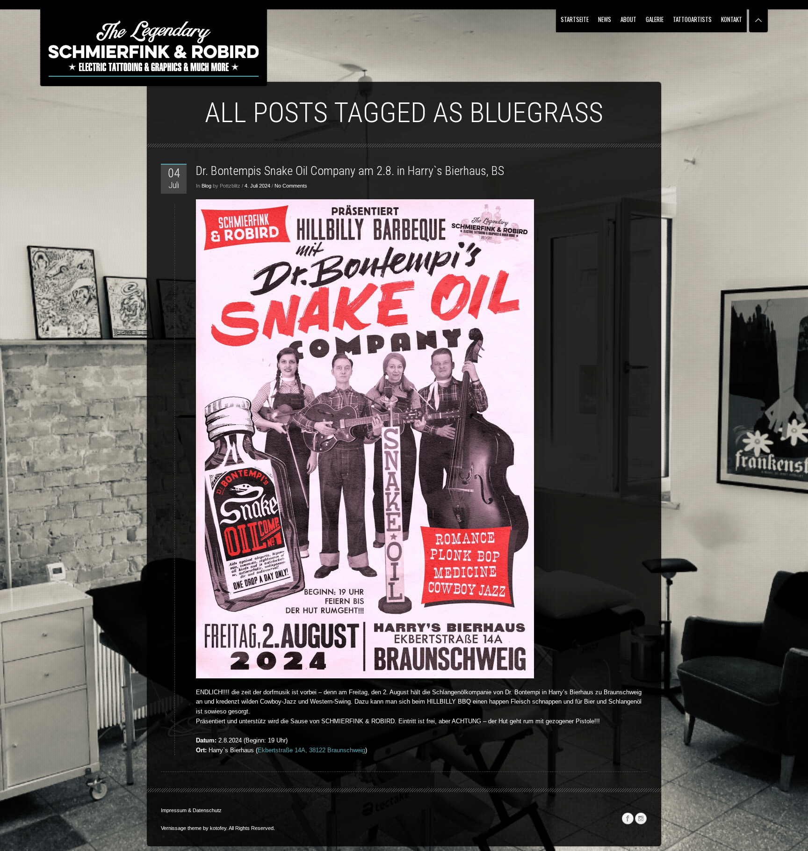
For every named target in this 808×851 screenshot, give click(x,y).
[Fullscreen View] (758, 16)
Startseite (575, 19)
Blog (206, 186)
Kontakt (731, 19)
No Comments (290, 186)
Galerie (655, 19)
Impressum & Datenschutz (191, 810)
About (628, 19)
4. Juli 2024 (257, 186)
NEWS (604, 19)
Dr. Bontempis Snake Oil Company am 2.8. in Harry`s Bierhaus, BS (350, 171)
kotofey (218, 828)
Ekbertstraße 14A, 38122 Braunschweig (311, 750)
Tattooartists (692, 19)
